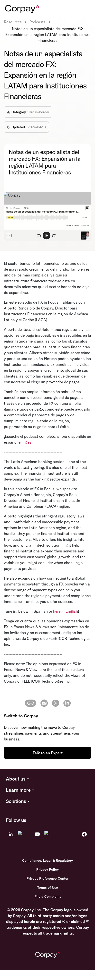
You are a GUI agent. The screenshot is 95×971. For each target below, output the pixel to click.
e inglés (25, 442)
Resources (13, 21)
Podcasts (37, 21)
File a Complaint (48, 896)
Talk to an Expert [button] (48, 752)
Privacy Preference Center (47, 878)
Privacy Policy (47, 869)
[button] (47, 779)
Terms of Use (47, 887)
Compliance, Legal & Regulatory (47, 860)
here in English (65, 611)
